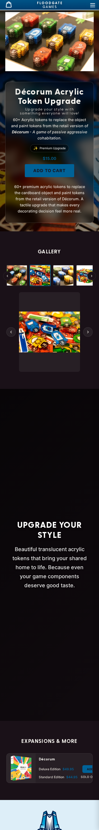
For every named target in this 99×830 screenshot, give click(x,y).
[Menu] (92, 4)
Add (90, 769)
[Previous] (7, 276)
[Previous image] (11, 332)
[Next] (91, 276)
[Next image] (88, 332)
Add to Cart (49, 170)
